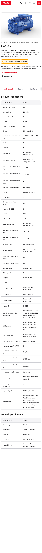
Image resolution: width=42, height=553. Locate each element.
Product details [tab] (8, 89)
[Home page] (6, 3)
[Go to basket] (25, 3)
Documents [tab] (21, 89)
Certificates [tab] (33, 89)
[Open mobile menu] (39, 3)
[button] (30, 3)
